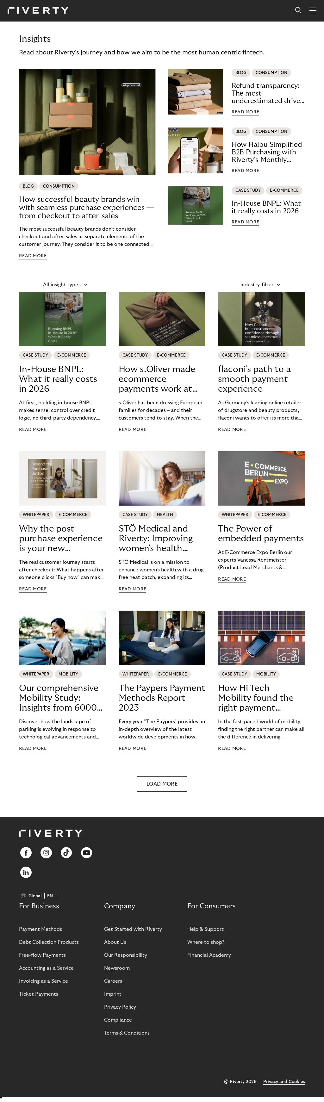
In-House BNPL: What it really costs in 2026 (266, 207)
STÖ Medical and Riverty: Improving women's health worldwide (156, 538)
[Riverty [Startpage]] (38, 11)
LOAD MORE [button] (162, 784)
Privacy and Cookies (284, 1082)
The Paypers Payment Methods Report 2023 (162, 698)
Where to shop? (205, 942)
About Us (115, 942)
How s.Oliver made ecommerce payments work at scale (157, 379)
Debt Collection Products (49, 942)
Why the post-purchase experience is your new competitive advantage (61, 538)
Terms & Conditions (127, 1033)
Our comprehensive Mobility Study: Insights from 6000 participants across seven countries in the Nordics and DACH (58, 698)
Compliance (118, 1020)
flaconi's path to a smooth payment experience (254, 379)
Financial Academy (209, 955)
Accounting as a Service (46, 968)
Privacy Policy (120, 1007)
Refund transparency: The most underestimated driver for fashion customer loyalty (267, 93)
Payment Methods (40, 929)
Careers (113, 981)
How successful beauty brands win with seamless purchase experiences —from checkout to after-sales (86, 208)
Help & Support (205, 929)
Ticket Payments (38, 994)
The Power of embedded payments (261, 533)
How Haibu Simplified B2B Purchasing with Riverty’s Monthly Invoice (267, 152)
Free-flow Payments (42, 955)
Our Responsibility (125, 955)
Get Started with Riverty (133, 929)
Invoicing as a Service (43, 981)
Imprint (113, 994)
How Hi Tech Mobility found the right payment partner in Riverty (256, 698)
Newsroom (117, 968)
